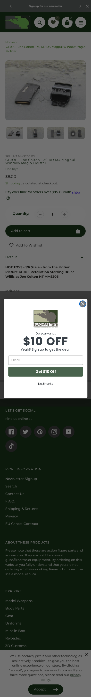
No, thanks (45, 383)
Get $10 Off (45, 371)
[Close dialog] (82, 303)
